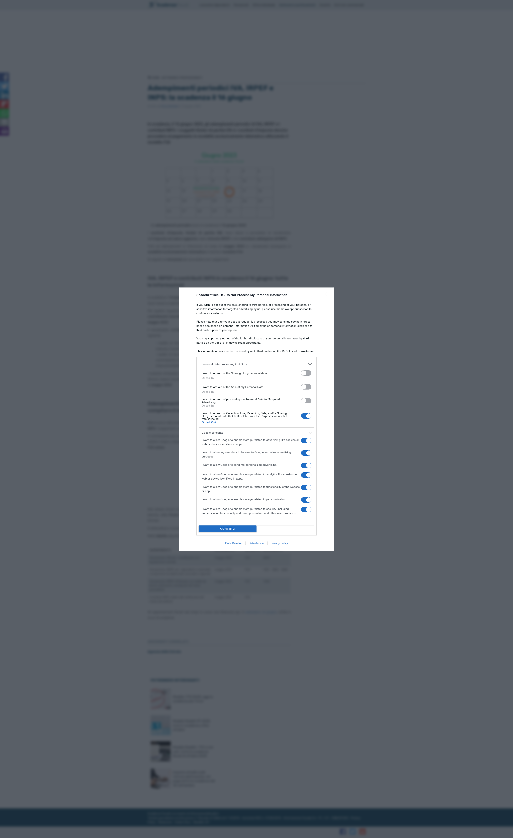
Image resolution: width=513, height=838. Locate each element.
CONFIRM (227, 528)
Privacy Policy (279, 543)
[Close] (326, 295)
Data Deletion (233, 543)
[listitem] (256, 364)
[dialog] (256, 419)
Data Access (256, 543)
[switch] (306, 373)
